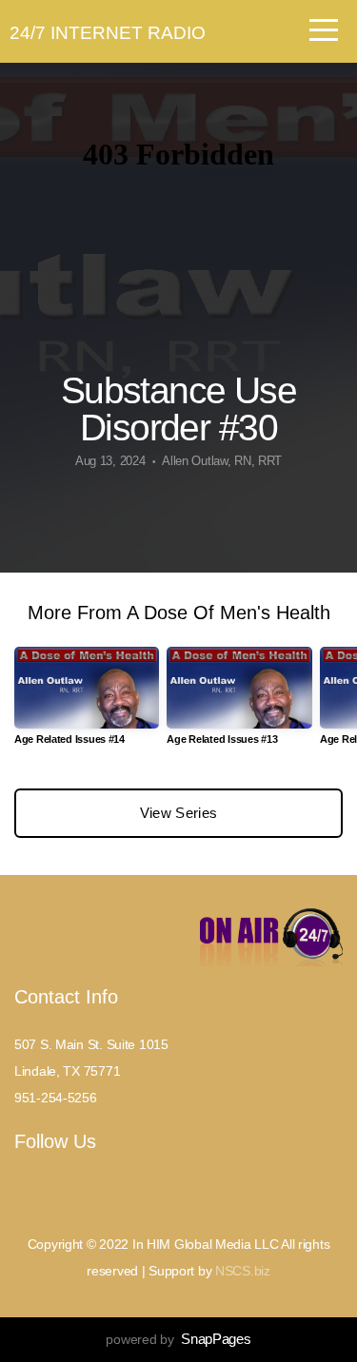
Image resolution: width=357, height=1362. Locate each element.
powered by (178, 1339)
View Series (178, 813)
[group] (86, 703)
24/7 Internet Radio (108, 33)
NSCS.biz (242, 1270)
